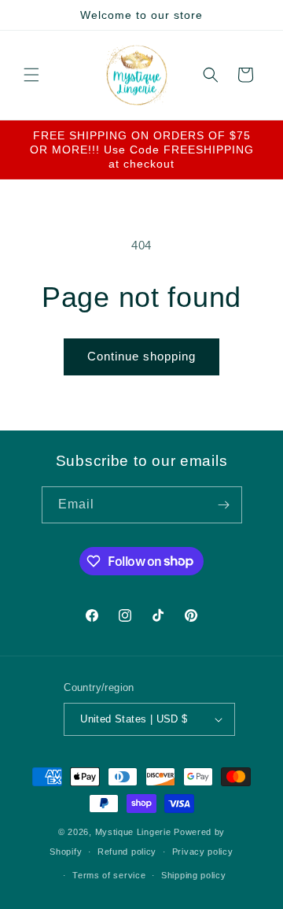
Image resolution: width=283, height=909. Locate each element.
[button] (31, 74)
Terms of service (108, 875)
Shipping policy (193, 875)
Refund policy (126, 851)
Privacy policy (202, 851)
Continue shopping (141, 356)
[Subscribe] (224, 504)
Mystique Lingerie (133, 832)
